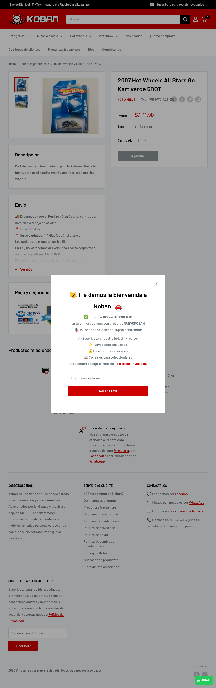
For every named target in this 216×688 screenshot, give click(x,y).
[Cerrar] (156, 284)
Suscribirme (108, 391)
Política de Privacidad (130, 364)
